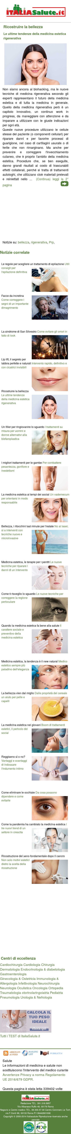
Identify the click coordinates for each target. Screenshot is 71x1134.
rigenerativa (39, 242)
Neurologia (8, 987)
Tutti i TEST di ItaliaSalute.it (20, 1035)
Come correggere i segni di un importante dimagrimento (14, 304)
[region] (35, 213)
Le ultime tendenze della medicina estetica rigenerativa (15, 399)
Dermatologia (10, 969)
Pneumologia (10, 997)
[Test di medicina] (25, 1031)
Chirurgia (48, 964)
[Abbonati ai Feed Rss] (12, 1055)
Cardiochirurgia (11, 964)
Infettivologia (27, 983)
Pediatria (56, 992)
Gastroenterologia (13, 973)
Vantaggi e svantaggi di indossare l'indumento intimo (14, 765)
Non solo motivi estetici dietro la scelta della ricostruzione (15, 864)
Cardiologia (31, 964)
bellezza (23, 242)
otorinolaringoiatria (35, 992)
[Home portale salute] (35, 20)
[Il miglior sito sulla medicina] (52, 1055)
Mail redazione (58, 1113)
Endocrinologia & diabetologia (43, 969)
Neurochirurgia (49, 983)
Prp (51, 242)
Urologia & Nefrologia (36, 997)
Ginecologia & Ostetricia (18, 978)
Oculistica (24, 987)
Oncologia (40, 987)
